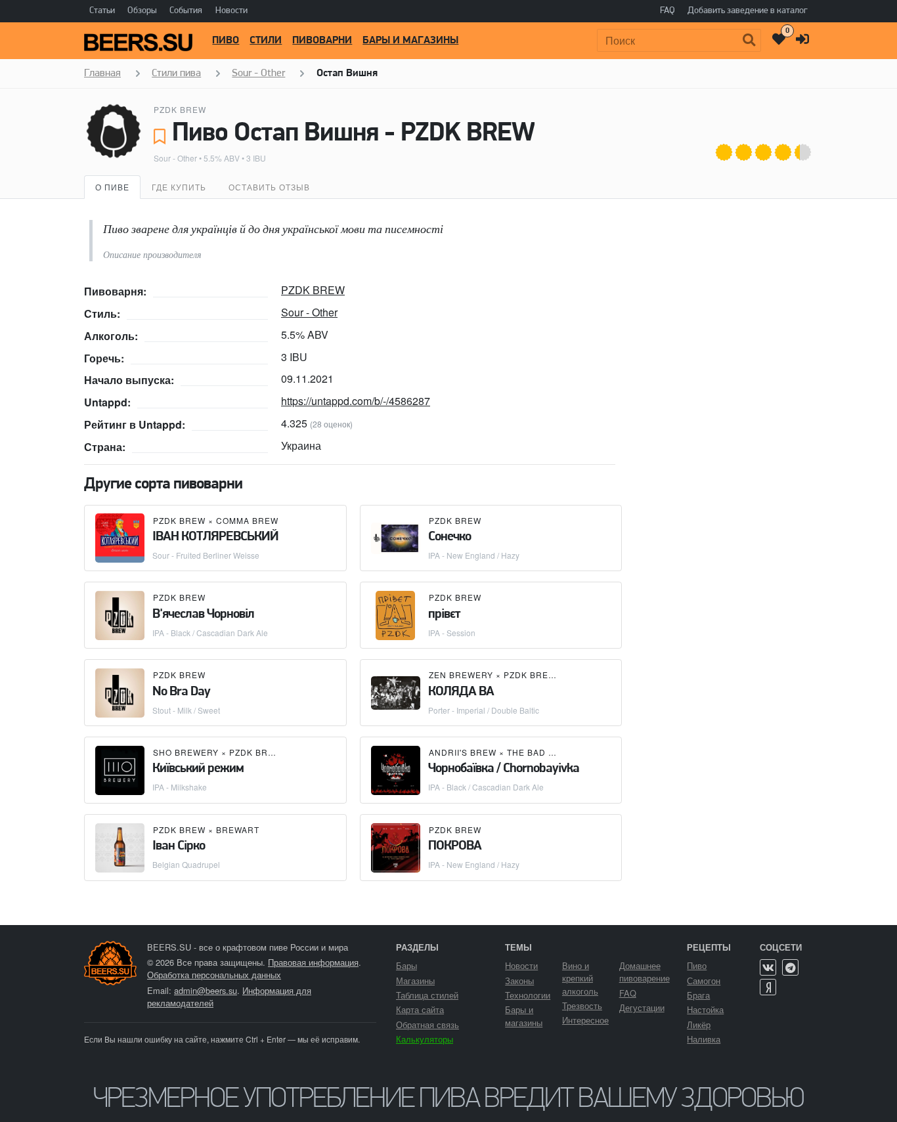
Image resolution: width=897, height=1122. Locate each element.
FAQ (667, 11)
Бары (406, 965)
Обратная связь (427, 1024)
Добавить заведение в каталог (748, 11)
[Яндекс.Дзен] (768, 987)
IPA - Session (451, 632)
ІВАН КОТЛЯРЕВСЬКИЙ (215, 537)
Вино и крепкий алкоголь (580, 978)
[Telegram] (790, 967)
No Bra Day (181, 692)
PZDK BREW (180, 109)
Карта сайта (420, 1009)
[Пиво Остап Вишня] (113, 131)
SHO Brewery (186, 752)
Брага (698, 995)
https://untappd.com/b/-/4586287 (355, 400)
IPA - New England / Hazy (473, 555)
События (185, 11)
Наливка (703, 1039)
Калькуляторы (424, 1039)
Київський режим (198, 768)
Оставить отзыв (269, 186)
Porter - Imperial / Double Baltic (483, 710)
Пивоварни (322, 40)
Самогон (703, 980)
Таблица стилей (427, 995)
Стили (266, 40)
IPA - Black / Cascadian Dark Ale (210, 632)
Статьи (102, 11)
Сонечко (449, 537)
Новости (231, 11)
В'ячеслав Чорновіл (203, 614)
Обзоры (142, 11)
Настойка (705, 1009)
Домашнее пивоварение (644, 971)
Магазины (415, 980)
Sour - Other (175, 157)
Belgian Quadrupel (186, 864)
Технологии (527, 995)
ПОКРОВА (454, 846)
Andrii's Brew (462, 752)
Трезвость (582, 1005)
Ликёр (699, 1024)
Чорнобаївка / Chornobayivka (503, 768)
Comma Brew (247, 520)
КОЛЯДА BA (461, 692)
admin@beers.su (205, 990)
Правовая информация (313, 962)
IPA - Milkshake (179, 786)
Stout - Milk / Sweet (186, 710)
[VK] (768, 967)
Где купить (179, 186)
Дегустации (642, 1007)
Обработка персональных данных (214, 974)
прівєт (444, 614)
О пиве (112, 186)
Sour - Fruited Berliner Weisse (205, 555)
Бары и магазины (410, 40)
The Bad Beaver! (546, 752)
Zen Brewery (461, 674)
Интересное (585, 1020)
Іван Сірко (178, 846)
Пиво (225, 40)
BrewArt (237, 829)
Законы (519, 980)
